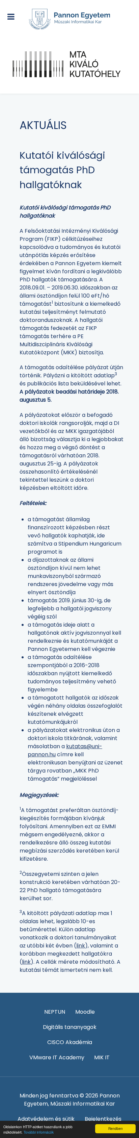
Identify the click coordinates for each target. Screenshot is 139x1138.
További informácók (39, 1132)
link (80, 946)
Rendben (115, 1128)
